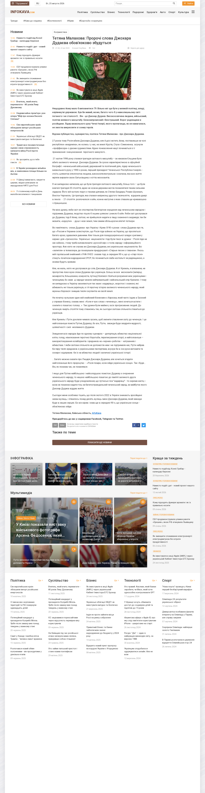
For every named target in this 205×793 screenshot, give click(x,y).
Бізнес (111, 12)
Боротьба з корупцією (91, 21)
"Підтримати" (21, 3)
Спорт (171, 12)
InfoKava (22, 11)
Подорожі (138, 12)
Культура (183, 12)
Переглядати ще (138, 458)
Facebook (96, 419)
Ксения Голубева (79, 48)
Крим (71, 21)
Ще (39, 580)
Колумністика (60, 32)
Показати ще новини (100, 442)
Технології (124, 12)
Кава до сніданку (33, 21)
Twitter (119, 419)
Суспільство (98, 12)
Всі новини (28, 204)
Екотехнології (55, 21)
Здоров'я (152, 12)
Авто (163, 12)
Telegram (107, 419)
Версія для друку (137, 48)
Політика (82, 12)
